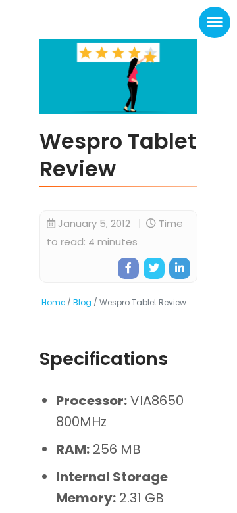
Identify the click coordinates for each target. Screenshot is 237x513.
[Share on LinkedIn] (179, 268)
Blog (82, 302)
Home (53, 302)
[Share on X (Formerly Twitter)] (154, 268)
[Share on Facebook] (128, 268)
